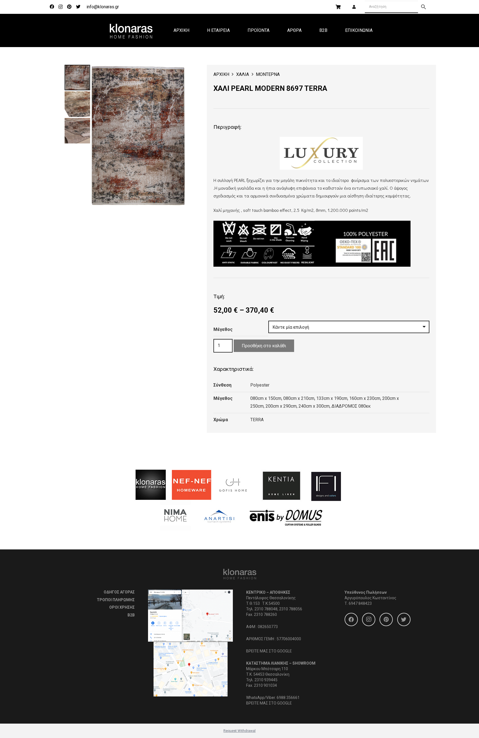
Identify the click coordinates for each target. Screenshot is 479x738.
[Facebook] (52, 6)
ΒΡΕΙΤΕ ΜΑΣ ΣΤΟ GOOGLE (269, 651)
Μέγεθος (223, 329)
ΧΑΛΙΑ (242, 74)
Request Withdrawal (239, 731)
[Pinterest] (69, 6)
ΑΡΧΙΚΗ (221, 74)
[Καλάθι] (338, 7)
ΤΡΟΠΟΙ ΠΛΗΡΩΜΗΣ (116, 600)
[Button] (354, 7)
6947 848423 (360, 603)
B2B (131, 615)
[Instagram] (60, 6)
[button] (176, 74)
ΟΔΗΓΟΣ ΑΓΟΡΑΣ (119, 592)
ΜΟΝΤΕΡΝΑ (268, 74)
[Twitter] (78, 6)
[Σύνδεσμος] (131, 30)
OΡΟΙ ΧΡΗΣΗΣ (122, 607)
